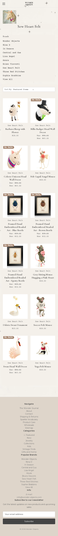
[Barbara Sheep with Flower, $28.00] (15, 111)
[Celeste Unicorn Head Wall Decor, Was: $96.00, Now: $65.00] (15, 158)
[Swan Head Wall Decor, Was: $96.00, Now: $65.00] (15, 348)
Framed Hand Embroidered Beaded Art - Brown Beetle (43, 227)
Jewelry (29, 440)
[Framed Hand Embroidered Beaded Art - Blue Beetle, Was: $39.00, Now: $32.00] (15, 205)
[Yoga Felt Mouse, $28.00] (43, 348)
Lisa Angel (9, 56)
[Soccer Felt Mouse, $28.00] (43, 307)
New (29, 438)
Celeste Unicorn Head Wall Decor (15, 178)
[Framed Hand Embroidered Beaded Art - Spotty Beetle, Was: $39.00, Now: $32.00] (15, 256)
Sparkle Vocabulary (29, 419)
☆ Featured (29, 435)
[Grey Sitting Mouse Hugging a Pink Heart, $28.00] (43, 256)
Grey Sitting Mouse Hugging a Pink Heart (43, 276)
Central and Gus (12, 53)
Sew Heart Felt (11, 68)
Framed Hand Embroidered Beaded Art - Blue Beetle (15, 227)
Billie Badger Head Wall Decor (43, 131)
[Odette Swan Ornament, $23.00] (15, 307)
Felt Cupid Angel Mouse (42, 176)
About (29, 411)
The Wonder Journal (29, 408)
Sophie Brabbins (12, 76)
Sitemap (29, 428)
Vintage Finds (29, 449)
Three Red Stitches (14, 72)
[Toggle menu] (3, 3)
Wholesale (29, 425)
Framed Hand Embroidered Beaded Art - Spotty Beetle (15, 277)
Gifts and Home (29, 452)
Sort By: (8, 89)
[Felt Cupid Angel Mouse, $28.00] (43, 158)
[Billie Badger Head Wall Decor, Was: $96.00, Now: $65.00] (43, 111)
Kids (29, 446)
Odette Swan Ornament (15, 325)
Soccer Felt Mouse (43, 325)
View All (8, 79)
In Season (8, 49)
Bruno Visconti (11, 64)
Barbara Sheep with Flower (15, 131)
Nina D (6, 45)
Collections (29, 443)
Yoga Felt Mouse (43, 366)
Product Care (29, 422)
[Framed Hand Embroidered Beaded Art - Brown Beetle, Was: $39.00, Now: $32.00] (43, 205)
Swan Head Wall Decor (15, 366)
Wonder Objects (11, 41)
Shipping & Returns (29, 416)
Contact (29, 414)
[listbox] (24, 90)
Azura (6, 60)
